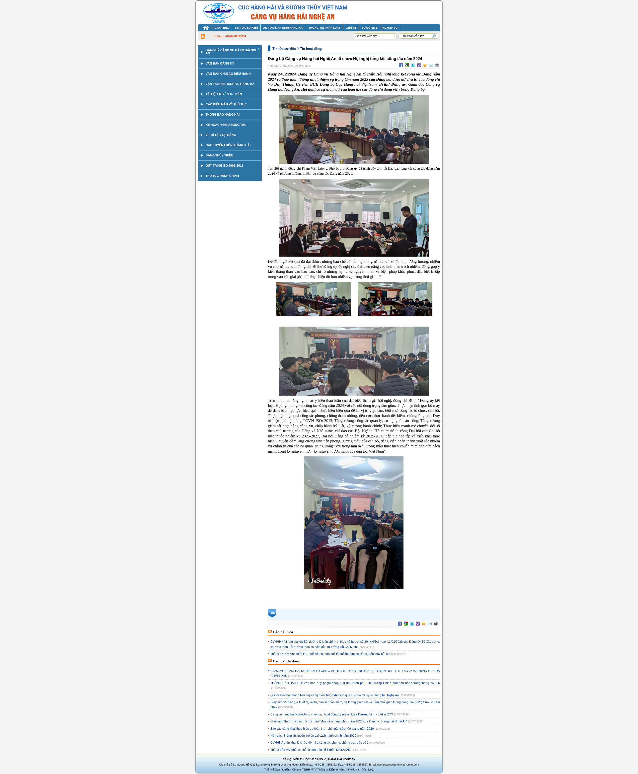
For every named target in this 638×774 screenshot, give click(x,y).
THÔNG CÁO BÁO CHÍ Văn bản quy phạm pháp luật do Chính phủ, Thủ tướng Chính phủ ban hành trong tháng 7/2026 (355, 683)
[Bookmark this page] (425, 65)
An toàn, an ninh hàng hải (283, 27)
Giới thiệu (222, 27)
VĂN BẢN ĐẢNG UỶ (220, 63)
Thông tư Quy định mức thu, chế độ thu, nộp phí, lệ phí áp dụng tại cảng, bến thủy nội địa (330, 654)
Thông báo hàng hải (222, 114)
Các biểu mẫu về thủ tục (226, 104)
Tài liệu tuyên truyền (224, 94)
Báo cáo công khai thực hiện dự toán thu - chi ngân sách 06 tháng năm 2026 (322, 728)
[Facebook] (401, 65)
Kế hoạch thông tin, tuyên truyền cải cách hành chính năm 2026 (313, 735)
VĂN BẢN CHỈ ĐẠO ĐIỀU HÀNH (228, 73)
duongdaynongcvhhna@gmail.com (398, 764)
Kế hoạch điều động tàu (226, 125)
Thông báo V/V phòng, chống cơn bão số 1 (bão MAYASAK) (310, 750)
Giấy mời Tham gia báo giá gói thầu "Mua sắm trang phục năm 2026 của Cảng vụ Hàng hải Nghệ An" (338, 721)
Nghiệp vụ (390, 27)
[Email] (431, 65)
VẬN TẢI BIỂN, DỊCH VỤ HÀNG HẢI (230, 84)
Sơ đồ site (369, 27)
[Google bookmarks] (407, 65)
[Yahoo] (419, 65)
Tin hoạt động (311, 49)
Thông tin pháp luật (324, 27)
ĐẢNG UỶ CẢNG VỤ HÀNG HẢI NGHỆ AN (232, 52)
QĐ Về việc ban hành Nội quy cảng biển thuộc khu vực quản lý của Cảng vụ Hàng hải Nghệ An (334, 695)
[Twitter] (413, 65)
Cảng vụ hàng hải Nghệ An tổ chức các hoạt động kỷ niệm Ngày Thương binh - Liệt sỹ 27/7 (331, 714)
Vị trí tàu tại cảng (221, 135)
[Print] (437, 65)
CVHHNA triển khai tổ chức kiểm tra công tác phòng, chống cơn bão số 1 (319, 742)
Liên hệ (351, 27)
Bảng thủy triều (219, 155)
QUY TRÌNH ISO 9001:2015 (224, 165)
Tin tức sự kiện (246, 27)
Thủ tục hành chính (222, 176)
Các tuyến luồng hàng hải (228, 145)
